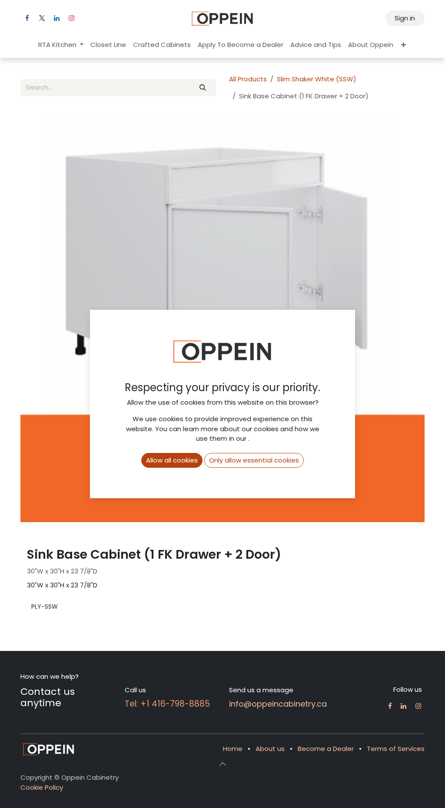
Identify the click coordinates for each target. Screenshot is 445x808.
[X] (41, 18)
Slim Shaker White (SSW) (316, 79)
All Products (248, 79)
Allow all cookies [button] (172, 460)
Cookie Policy (41, 787)
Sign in (405, 18)
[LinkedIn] (56, 18)
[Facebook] (26, 18)
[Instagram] (71, 18)
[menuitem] (61, 45)
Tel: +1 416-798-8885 (167, 704)
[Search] (203, 87)
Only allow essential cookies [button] (254, 460)
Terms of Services (396, 748)
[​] (390, 706)
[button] (222, 764)
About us (270, 748)
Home (232, 748)
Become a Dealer (326, 748)
